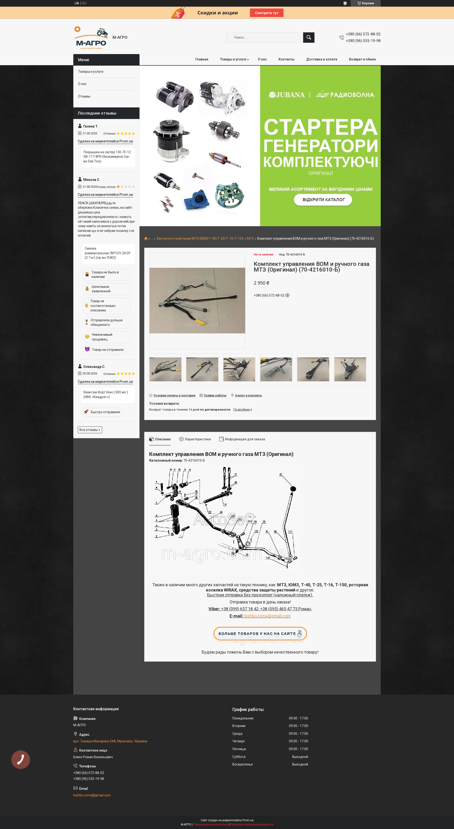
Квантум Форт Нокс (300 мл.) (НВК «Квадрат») (105, 394)
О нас (262, 59)
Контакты (286, 59)
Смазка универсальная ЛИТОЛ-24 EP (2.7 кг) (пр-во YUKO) (108, 253)
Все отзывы (88, 430)
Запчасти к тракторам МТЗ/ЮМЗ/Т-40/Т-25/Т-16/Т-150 (200, 238)
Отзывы (84, 96)
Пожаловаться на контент (210, 824)
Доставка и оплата (321, 59)
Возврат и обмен (362, 59)
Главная (201, 59)
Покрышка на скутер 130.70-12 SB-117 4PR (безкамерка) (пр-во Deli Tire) (107, 156)
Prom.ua (248, 820)
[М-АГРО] (91, 37)
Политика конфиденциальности (251, 824)
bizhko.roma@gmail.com (267, 615)
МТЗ (250, 238)
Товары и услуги (233, 59)
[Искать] (308, 37)
